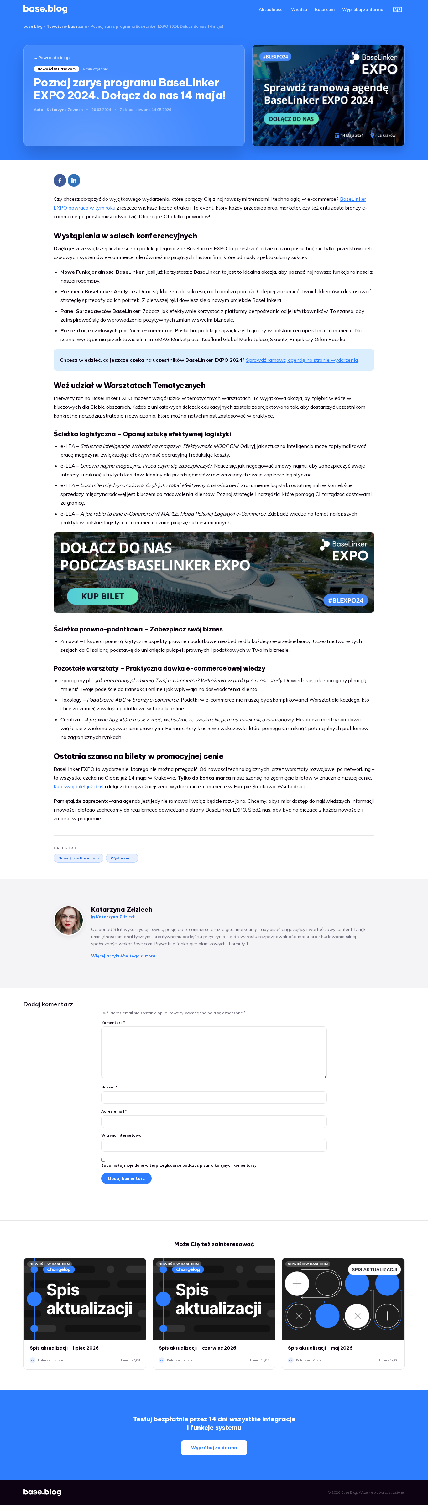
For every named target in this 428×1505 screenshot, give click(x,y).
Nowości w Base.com (66, 26)
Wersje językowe (398, 9)
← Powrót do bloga (52, 57)
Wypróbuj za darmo (362, 9)
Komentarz (113, 1022)
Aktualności (271, 9)
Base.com (325, 9)
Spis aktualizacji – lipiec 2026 (64, 1348)
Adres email (114, 1111)
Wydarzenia (122, 858)
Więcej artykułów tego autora (123, 955)
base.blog (33, 26)
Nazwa (109, 1087)
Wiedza (299, 9)
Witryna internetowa (121, 1135)
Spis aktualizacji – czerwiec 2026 (197, 1348)
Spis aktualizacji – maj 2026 (320, 1348)
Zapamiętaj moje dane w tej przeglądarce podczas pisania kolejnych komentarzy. (179, 1165)
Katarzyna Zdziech (65, 109)
